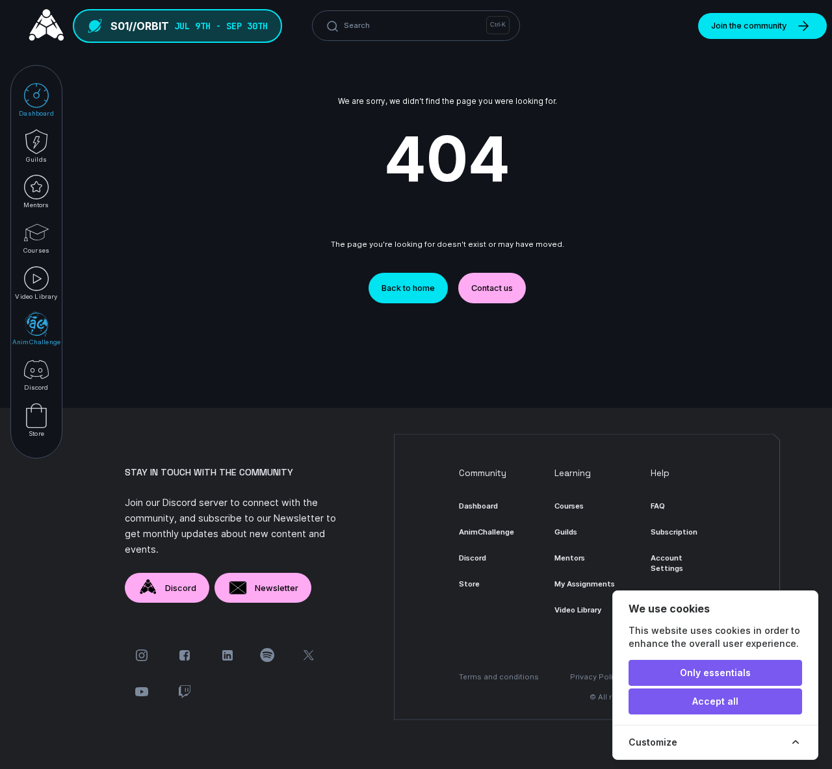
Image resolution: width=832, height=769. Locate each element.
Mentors (569, 557)
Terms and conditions (499, 676)
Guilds (565, 531)
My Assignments (584, 583)
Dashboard (478, 506)
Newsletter (276, 588)
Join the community (748, 26)
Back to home (408, 288)
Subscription (674, 531)
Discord (180, 588)
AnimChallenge (486, 531)
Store (469, 583)
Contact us (492, 288)
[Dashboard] (43, 26)
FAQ (658, 506)
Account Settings (667, 563)
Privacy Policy (595, 676)
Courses (569, 506)
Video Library (577, 609)
